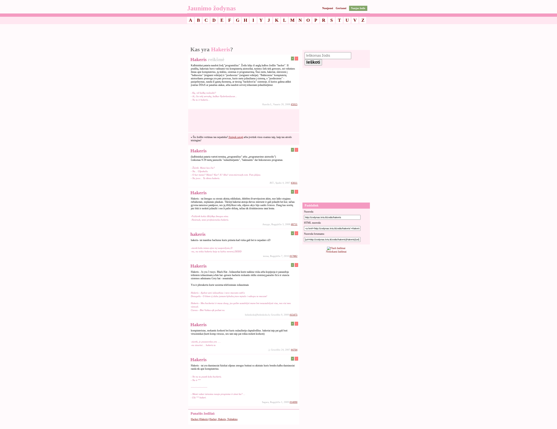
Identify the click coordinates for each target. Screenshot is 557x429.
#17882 (293, 256)
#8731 (294, 224)
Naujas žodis (358, 8)
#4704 (294, 349)
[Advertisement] (278, 35)
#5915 (294, 104)
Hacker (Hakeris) (200, 419)
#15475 (293, 314)
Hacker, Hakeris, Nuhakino (223, 419)
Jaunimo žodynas (211, 8)
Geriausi (341, 8)
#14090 (293, 402)
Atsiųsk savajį (235, 137)
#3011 (294, 182)
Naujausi (327, 8)
